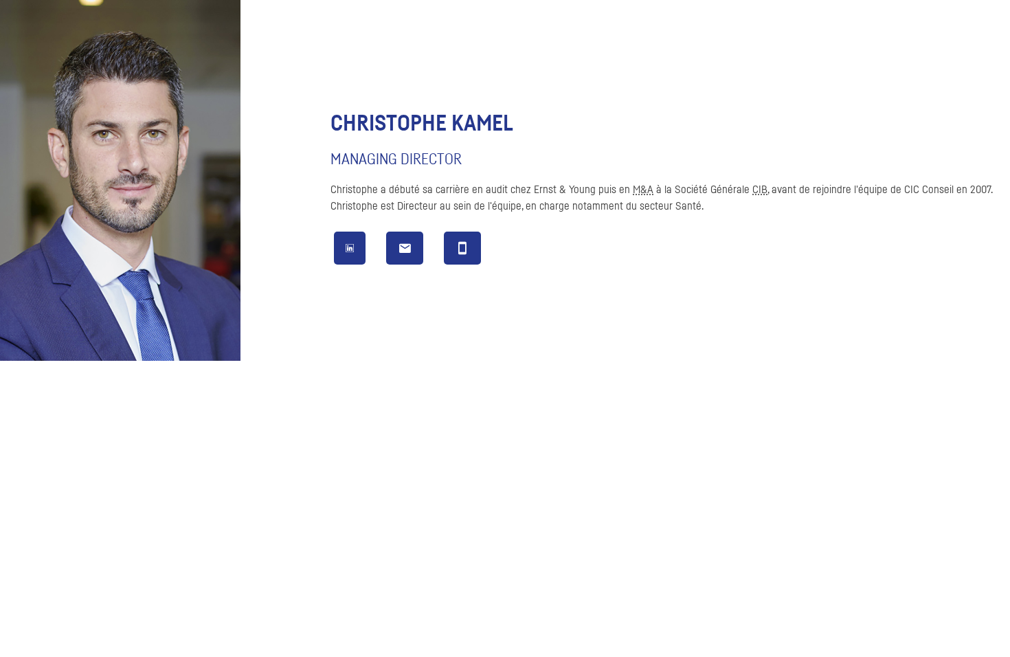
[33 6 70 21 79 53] (462, 251)
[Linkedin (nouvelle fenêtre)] (349, 248)
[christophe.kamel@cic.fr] (405, 251)
